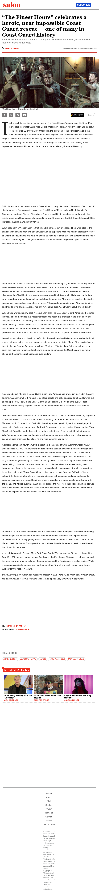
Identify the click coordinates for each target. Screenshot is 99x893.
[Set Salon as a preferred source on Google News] (77, 115)
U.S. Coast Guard (76, 659)
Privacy (49, 809)
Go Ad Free (49, 825)
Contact (48, 805)
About (49, 797)
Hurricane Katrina (28, 659)
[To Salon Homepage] (12, 4)
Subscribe (83, 5)
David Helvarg (12, 48)
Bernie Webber (10, 659)
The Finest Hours (57, 659)
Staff (49, 801)
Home (49, 794)
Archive (48, 821)
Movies (42, 659)
